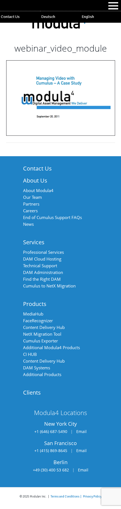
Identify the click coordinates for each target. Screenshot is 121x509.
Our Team (32, 197)
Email (81, 431)
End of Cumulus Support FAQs (52, 217)
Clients (32, 392)
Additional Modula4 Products (51, 347)
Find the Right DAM (42, 279)
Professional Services (43, 252)
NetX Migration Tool (42, 334)
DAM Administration (43, 272)
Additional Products (42, 374)
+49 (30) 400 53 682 (51, 470)
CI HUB (30, 354)
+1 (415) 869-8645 (50, 450)
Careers (30, 210)
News (28, 224)
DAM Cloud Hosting (42, 259)
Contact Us (10, 16)
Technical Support (40, 265)
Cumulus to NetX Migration (49, 286)
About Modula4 (38, 190)
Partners (31, 204)
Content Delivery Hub (44, 327)
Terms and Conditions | (67, 496)
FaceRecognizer (38, 320)
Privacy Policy (92, 496)
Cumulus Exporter (40, 341)
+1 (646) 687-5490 (50, 431)
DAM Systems (36, 367)
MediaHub (33, 314)
